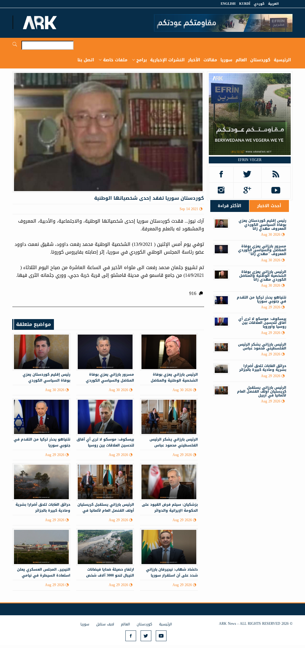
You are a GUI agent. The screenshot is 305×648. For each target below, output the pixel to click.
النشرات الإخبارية (167, 60)
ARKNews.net (41, 22)
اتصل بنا (85, 60)
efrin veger (250, 160)
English (228, 4)
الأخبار (194, 60)
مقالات (210, 60)
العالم (241, 60)
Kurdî (244, 4)
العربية (273, 4)
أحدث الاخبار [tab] (269, 206)
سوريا (226, 60)
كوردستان (260, 60)
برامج (141, 60)
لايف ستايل (105, 624)
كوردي (259, 4)
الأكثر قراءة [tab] (229, 206)
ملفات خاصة (115, 60)
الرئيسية (282, 60)
